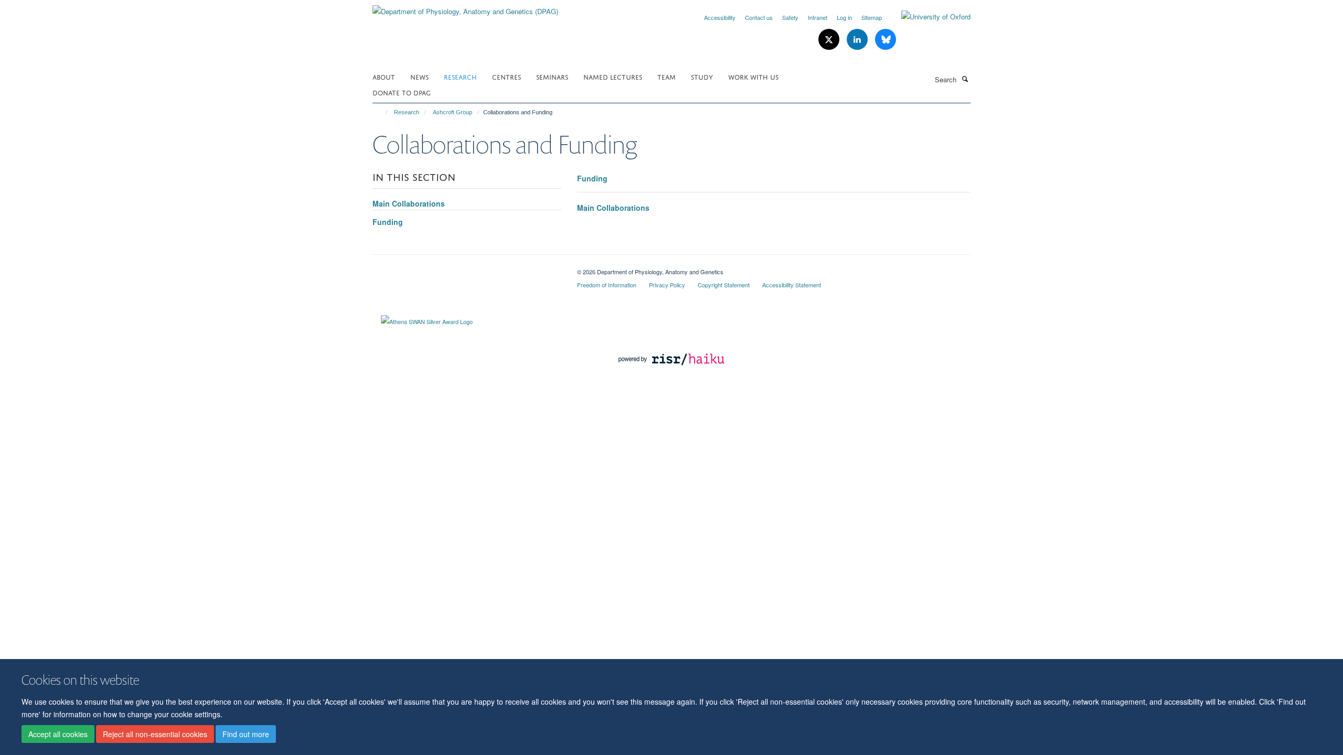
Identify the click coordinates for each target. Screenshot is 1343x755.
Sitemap (871, 17)
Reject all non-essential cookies (155, 734)
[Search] (965, 78)
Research (460, 76)
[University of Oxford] (928, 16)
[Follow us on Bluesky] (885, 40)
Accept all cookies (58, 734)
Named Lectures (612, 76)
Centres (506, 76)
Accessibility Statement (791, 285)
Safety (790, 17)
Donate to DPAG (401, 92)
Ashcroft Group (452, 112)
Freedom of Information (606, 285)
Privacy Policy (667, 285)
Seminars (552, 76)
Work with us (753, 76)
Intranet (817, 17)
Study (702, 76)
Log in (844, 17)
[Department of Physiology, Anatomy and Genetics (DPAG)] (465, 8)
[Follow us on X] (829, 40)
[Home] (381, 112)
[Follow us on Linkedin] (858, 40)
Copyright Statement (724, 285)
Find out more (245, 734)
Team (666, 76)
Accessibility (720, 17)
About (383, 76)
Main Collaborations (613, 207)
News (419, 76)
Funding (592, 178)
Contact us (759, 17)
